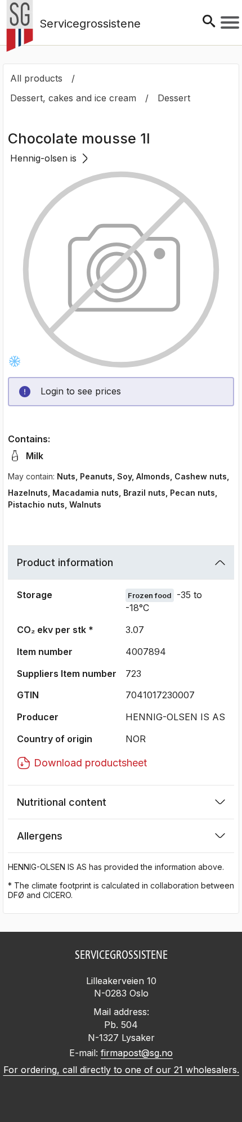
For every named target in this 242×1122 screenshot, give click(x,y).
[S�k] (209, 22)
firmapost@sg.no (137, 1052)
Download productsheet (90, 763)
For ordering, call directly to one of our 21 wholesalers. (121, 1069)
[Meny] (230, 22)
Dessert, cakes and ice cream (73, 98)
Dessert (174, 98)
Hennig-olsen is (43, 158)
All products (36, 78)
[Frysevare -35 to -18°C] (14, 361)
